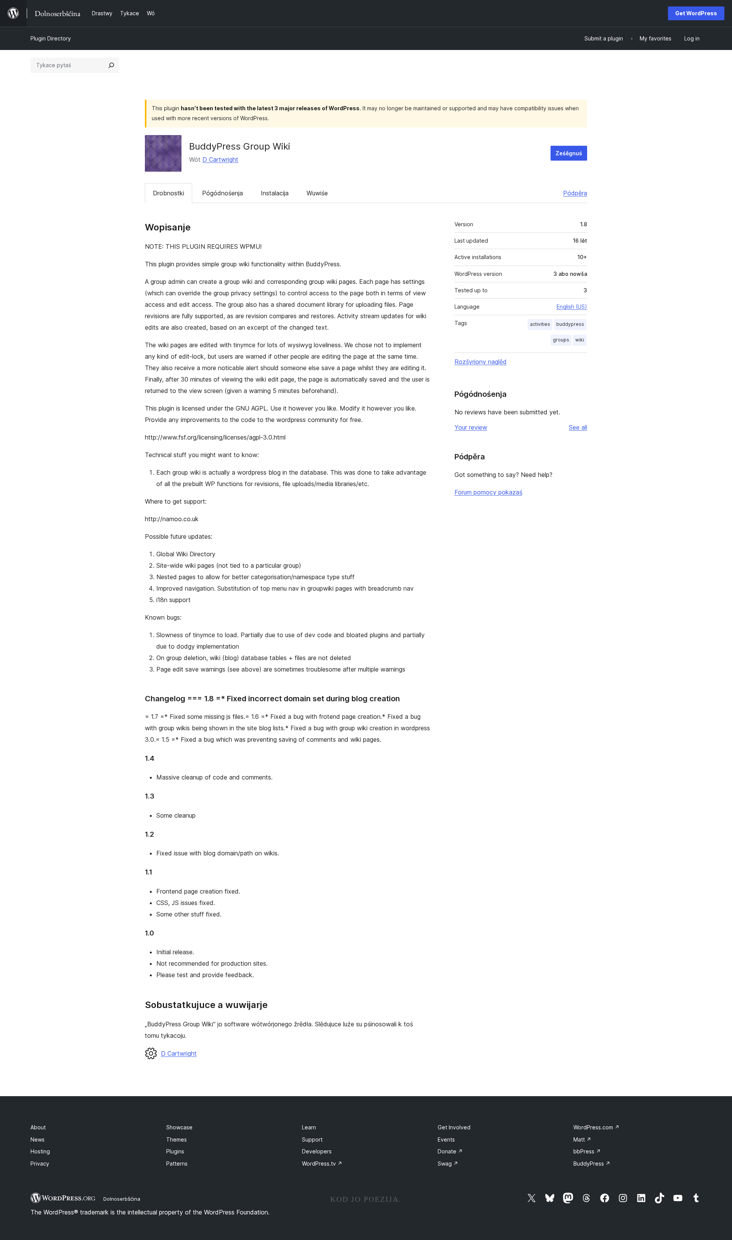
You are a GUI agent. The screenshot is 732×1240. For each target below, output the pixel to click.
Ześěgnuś (568, 153)
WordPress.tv (322, 1163)
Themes (176, 1139)
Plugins (175, 1151)
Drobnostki (168, 193)
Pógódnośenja (222, 193)
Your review (470, 427)
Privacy (39, 1163)
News (37, 1139)
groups (561, 340)
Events (446, 1139)
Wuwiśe (317, 193)
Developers (317, 1151)
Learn (309, 1127)
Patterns (177, 1163)
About (38, 1127)
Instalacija (275, 193)
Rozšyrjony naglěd (480, 362)
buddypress (570, 324)
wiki (579, 340)
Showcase (179, 1127)
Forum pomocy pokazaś (488, 492)
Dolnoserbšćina (121, 1199)
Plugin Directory (50, 38)
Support (312, 1139)
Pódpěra (575, 193)
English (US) (572, 306)
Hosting (40, 1151)
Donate (450, 1151)
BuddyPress (591, 1163)
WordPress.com (596, 1127)
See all (578, 427)
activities (540, 324)
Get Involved (454, 1127)
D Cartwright (220, 159)
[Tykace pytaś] (111, 65)
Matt (582, 1139)
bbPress (587, 1151)
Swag (448, 1163)
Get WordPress (696, 13)
